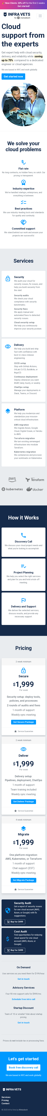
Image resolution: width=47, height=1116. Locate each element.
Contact (5, 1103)
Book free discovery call (23, 1067)
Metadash (23, 1110)
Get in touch (24, 979)
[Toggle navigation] (40, 15)
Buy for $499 (16, 921)
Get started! (24, 6)
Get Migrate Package (23, 880)
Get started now (13, 76)
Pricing (5, 1100)
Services (6, 1097)
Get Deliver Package (23, 801)
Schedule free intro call (23, 999)
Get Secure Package (23, 722)
